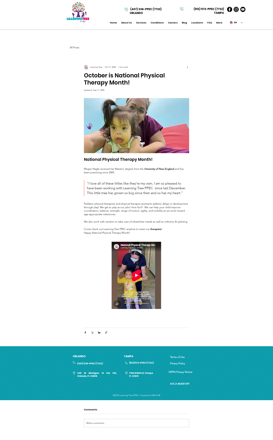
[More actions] (187, 67)
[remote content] (136, 276)
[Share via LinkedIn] (99, 332)
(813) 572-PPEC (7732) (209, 9)
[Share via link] (106, 332)
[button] (141, 22)
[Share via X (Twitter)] (92, 332)
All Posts (74, 47)
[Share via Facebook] (85, 332)
